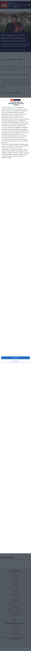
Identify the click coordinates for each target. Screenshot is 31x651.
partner (13, 107)
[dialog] (15, 325)
